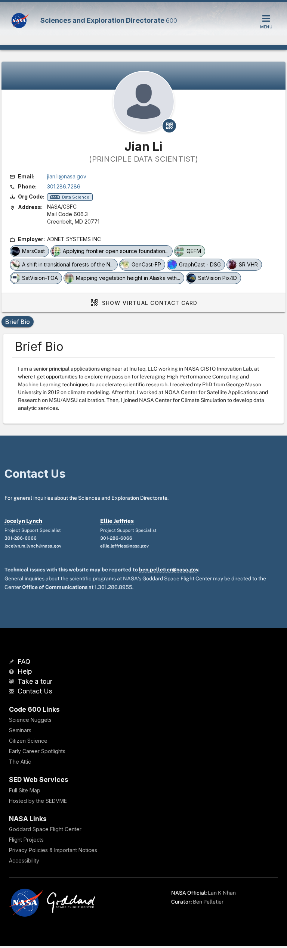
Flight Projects (26, 839)
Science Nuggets (30, 720)
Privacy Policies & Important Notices (53, 850)
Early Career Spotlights (37, 751)
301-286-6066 (20, 538)
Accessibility (24, 860)
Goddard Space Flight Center (45, 829)
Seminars (20, 730)
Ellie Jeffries (117, 521)
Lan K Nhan (222, 893)
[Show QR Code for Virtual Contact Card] (169, 125)
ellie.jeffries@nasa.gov (124, 546)
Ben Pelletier (208, 902)
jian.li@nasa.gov (66, 176)
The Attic (20, 761)
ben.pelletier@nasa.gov (168, 570)
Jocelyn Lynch (23, 521)
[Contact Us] (12, 692)
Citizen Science (28, 740)
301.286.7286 (63, 186)
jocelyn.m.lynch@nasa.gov (32, 546)
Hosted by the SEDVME (38, 801)
